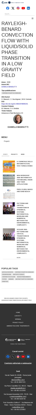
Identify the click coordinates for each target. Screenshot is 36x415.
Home (18, 312)
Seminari (11, 279)
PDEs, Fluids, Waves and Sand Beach (25, 190)
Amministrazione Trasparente (18, 326)
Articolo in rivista (7, 272)
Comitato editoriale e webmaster (18, 363)
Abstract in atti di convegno (24, 279)
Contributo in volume (8, 276)
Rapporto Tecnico (18, 274)
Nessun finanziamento (23, 276)
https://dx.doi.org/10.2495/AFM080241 (14, 104)
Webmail (18, 319)
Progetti (6, 141)
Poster (4, 279)
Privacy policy (18, 322)
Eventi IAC (5, 281)
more (18, 257)
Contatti (18, 316)
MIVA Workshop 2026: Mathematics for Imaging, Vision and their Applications (24, 180)
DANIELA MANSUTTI (9, 87)
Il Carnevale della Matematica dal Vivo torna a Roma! (25, 164)
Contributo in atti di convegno (11, 93)
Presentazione (6, 274)
